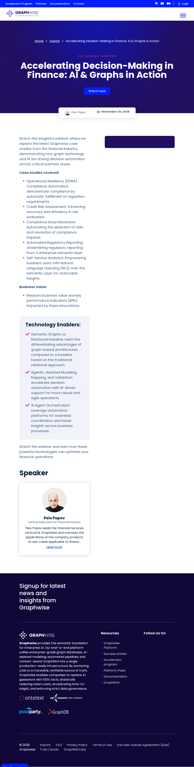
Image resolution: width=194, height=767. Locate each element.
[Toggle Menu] (183, 15)
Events (55, 41)
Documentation (60, 3)
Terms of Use (102, 745)
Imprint (45, 745)
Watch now (97, 91)
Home (39, 41)
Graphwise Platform (112, 645)
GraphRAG (112, 682)
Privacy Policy (77, 745)
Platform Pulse (114, 670)
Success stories (115, 654)
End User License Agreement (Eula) (143, 745)
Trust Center (49, 749)
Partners (41, 3)
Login (185, 3)
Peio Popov (78, 112)
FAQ (59, 745)
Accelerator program (113, 662)
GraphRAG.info (75, 749)
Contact (78, 3)
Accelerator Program (19, 3)
